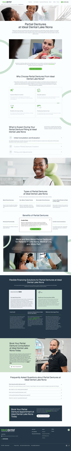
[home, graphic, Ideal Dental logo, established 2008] (7, 2)
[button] (30, 2)
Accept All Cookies (35, 229)
